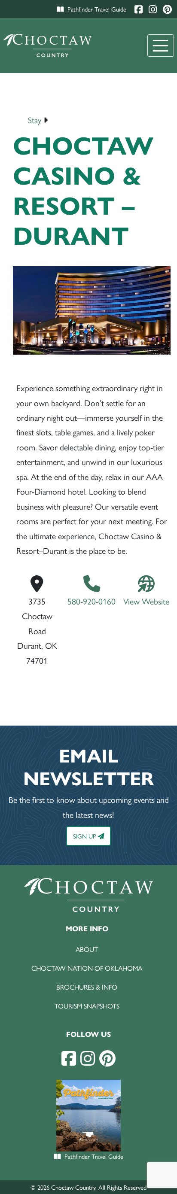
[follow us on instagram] (87, 1058)
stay (34, 120)
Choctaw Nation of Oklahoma (86, 968)
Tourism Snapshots (87, 1006)
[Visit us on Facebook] (139, 8)
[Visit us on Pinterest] (167, 8)
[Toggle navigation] (160, 45)
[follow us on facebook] (68, 1058)
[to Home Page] (47, 45)
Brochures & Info (86, 987)
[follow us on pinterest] (107, 1058)
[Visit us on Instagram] (153, 8)
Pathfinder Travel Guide (97, 8)
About (87, 949)
